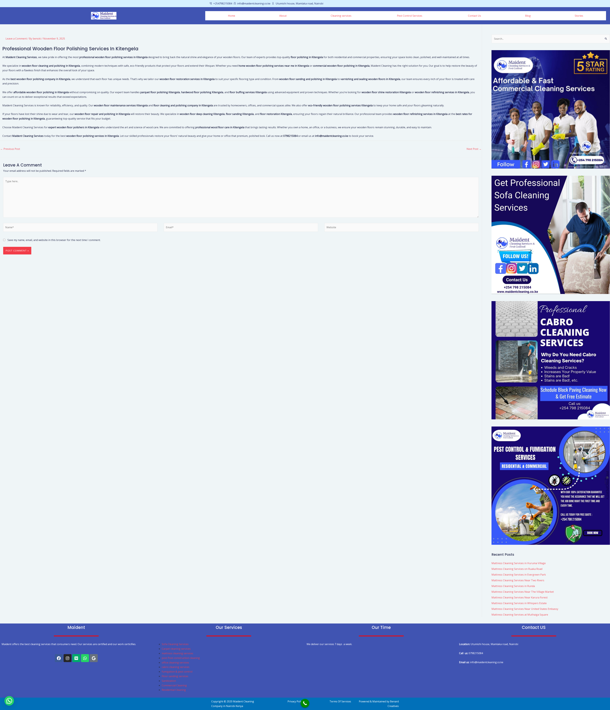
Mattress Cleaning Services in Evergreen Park (518, 574)
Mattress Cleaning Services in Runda (513, 586)
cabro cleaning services (175, 667)
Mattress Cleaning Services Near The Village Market (522, 591)
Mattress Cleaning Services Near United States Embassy (524, 609)
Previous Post (10, 149)
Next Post (474, 149)
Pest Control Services (409, 15)
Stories (579, 15)
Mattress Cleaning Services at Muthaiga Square (519, 614)
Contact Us (474, 15)
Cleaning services (341, 15)
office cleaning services (175, 662)
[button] (342, 15)
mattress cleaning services (177, 653)
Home (231, 15)
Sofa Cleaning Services (175, 644)
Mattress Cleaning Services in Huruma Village (518, 563)
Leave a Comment (16, 38)
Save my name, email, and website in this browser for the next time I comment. (54, 240)
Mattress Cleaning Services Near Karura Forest (519, 597)
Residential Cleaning (174, 690)
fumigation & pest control (177, 671)
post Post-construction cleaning (181, 658)
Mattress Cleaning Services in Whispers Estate (519, 603)
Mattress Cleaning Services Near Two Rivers (517, 580)
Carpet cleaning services (176, 648)
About (283, 15)
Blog (528, 15)
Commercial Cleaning (174, 685)
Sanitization (169, 681)
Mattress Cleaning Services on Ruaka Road (516, 569)
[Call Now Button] (305, 703)
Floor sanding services (175, 676)
